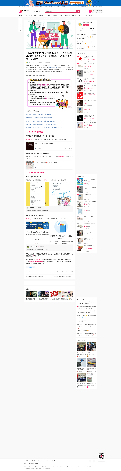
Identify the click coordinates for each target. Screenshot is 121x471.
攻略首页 (25, 18)
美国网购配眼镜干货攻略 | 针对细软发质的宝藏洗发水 (39, 117)
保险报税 (41, 15)
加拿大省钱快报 (31, 466)
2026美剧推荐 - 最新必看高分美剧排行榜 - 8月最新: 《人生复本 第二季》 (87, 325)
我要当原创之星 (31, 267)
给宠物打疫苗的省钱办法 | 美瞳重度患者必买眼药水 (38, 114)
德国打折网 (52, 466)
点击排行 (23, 6)
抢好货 (28, 6)
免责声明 (46, 460)
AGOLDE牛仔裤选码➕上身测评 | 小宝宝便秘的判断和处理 (40, 121)
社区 (41, 6)
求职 (86, 15)
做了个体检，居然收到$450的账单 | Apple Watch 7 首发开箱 (41, 124)
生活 (80, 15)
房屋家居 (67, 15)
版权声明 (53, 460)
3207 (81, 28)
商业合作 (40, 460)
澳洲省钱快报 (59, 466)
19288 (92, 28)
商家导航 (50, 6)
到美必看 (30, 18)
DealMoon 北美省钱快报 (24, 11)
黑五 (69, 466)
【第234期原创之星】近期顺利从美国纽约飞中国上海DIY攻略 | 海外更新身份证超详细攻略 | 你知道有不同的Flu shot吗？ (60, 18)
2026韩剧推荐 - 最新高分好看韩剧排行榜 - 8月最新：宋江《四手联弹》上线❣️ (87, 334)
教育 (90, 15)
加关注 (86, 25)
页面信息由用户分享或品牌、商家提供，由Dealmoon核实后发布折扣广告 (37, 468)
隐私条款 (36, 463)
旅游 (26, 15)
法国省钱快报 (46, 466)
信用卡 (32, 6)
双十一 (65, 466)
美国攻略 (37, 6)
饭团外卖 (59, 6)
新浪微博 (90, 461)
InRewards (83, 466)
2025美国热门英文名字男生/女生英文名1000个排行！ (87, 320)
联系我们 (84, 6)
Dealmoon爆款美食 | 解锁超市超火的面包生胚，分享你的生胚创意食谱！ (42, 276)
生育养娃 (74, 15)
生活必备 (34, 18)
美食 (35, 15)
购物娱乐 (55, 15)
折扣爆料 (45, 6)
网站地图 (25, 463)
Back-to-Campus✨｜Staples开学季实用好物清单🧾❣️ (87, 316)
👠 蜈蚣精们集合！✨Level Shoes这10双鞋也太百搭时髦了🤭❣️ (86, 329)
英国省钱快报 (39, 466)
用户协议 (31, 463)
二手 (54, 6)
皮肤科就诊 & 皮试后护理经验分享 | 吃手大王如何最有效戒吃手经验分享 (44, 128)
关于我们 (26, 460)
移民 (30, 15)
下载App (90, 6)
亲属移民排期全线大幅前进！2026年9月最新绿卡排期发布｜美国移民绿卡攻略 (87, 307)
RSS (94, 461)
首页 (19, 6)
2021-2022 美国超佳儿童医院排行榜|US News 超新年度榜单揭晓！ (69, 276)
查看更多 (93, 34)
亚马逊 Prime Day (75, 466)
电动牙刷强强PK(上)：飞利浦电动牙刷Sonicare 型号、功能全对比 (87, 302)
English (96, 6)
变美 (61, 15)
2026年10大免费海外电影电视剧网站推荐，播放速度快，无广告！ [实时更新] (86, 311)
